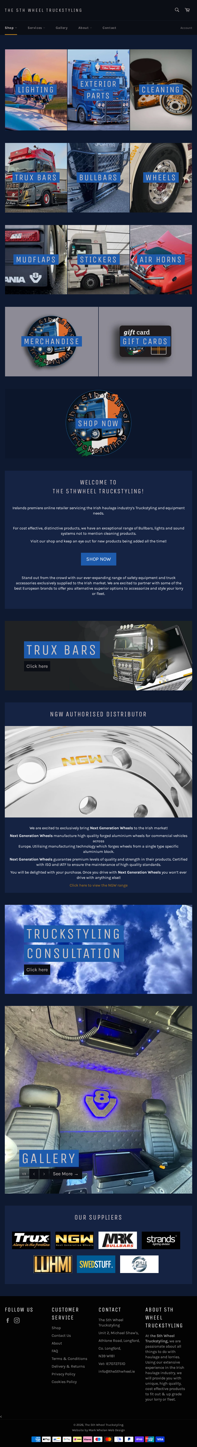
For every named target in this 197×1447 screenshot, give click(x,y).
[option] (98, 1100)
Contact (109, 28)
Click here (37, 666)
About (84, 28)
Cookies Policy (64, 1381)
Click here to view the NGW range (99, 885)
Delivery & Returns (68, 1366)
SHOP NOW (98, 559)
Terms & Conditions (69, 1358)
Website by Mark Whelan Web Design (98, 1430)
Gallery (62, 28)
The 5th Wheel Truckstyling (44, 10)
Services (35, 28)
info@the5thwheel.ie (116, 1371)
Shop (10, 28)
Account (186, 28)
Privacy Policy (63, 1374)
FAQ (55, 1351)
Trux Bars (62, 649)
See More (66, 1174)
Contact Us (61, 1335)
